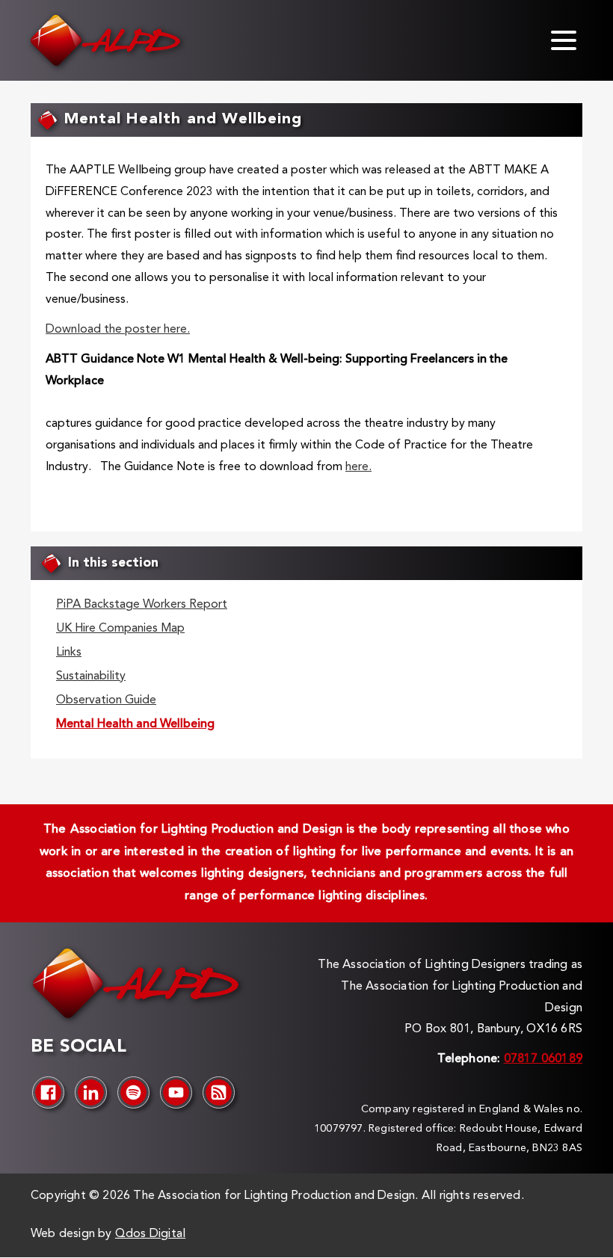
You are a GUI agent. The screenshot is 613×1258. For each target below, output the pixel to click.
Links (68, 653)
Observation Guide (106, 700)
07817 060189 (543, 1059)
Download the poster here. (118, 330)
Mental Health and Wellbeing (135, 724)
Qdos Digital (150, 1234)
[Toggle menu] (563, 40)
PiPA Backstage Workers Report (141, 605)
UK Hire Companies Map (120, 629)
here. (358, 467)
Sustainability (91, 676)
